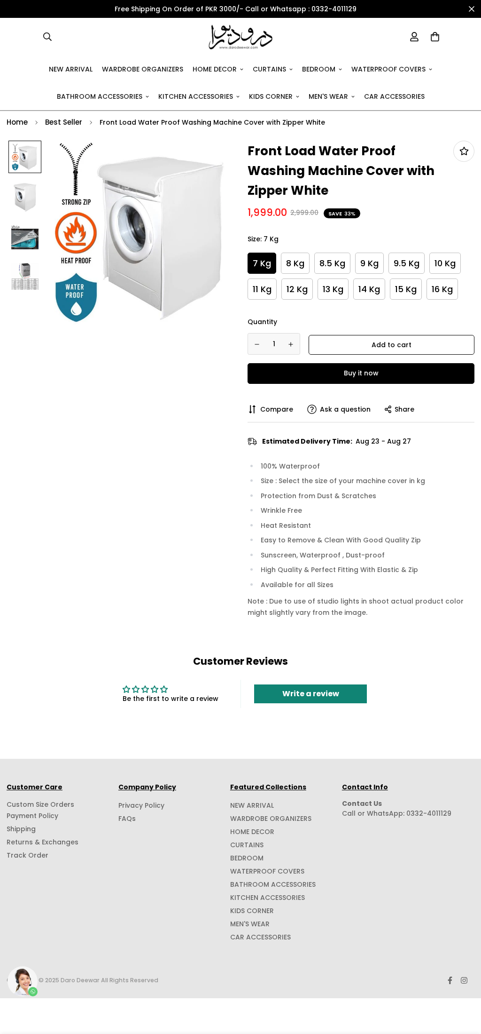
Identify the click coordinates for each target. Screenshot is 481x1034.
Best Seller (63, 122)
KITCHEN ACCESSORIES (195, 96)
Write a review (310, 693)
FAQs (127, 818)
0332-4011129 (428, 813)
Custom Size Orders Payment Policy (40, 810)
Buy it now (361, 373)
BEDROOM (318, 68)
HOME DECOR (215, 68)
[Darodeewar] (240, 37)
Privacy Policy (141, 805)
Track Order (27, 855)
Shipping (21, 829)
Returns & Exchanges (42, 842)
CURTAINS (269, 68)
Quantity (262, 321)
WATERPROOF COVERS (388, 68)
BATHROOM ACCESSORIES (99, 96)
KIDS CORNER (271, 96)
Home (17, 122)
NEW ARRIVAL (71, 68)
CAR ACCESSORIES (394, 96)
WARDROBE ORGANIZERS (142, 68)
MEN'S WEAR (328, 96)
